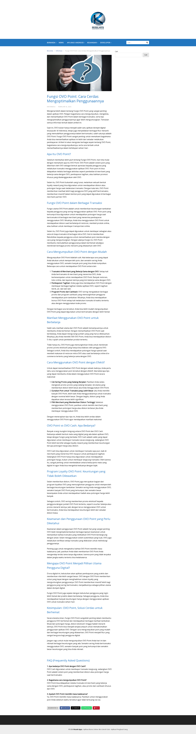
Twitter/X (76, 708)
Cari (116, 51)
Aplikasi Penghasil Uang (119, 729)
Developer (105, 42)
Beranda (51, 42)
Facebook (65, 708)
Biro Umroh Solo (104, 729)
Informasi (59, 51)
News (61, 42)
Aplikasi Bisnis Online (90, 729)
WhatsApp (87, 708)
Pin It (97, 708)
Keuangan (92, 42)
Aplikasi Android (75, 42)
